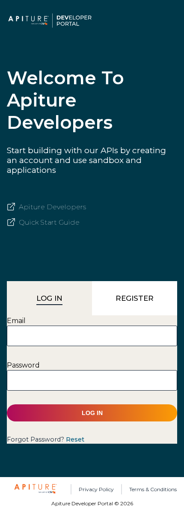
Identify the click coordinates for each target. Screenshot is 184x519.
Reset (75, 439)
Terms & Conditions (153, 489)
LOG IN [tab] (49, 298)
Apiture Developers (52, 207)
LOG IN (92, 412)
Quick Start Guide (49, 222)
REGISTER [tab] (135, 298)
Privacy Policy (96, 489)
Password (23, 365)
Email (16, 321)
